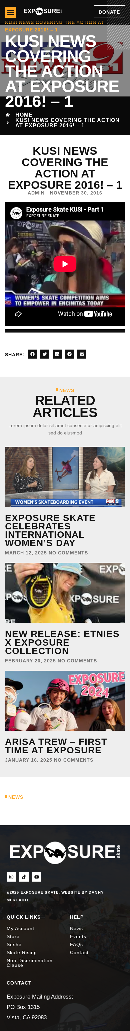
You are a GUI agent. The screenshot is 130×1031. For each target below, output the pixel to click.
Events (78, 936)
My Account (20, 928)
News (76, 928)
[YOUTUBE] (36, 877)
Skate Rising (22, 952)
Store (13, 936)
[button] (10, 12)
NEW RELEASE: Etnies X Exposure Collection (62, 642)
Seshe (14, 944)
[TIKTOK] (24, 877)
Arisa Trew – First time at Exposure (56, 746)
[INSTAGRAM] (11, 877)
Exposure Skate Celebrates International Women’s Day (50, 530)
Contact (79, 952)
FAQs (76, 944)
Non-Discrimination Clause (30, 963)
